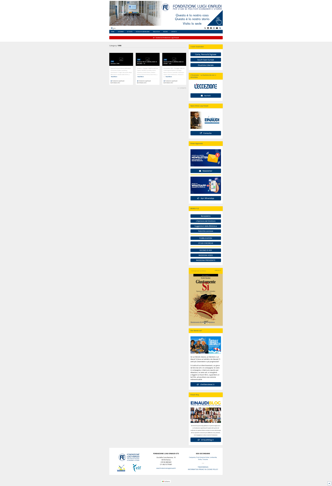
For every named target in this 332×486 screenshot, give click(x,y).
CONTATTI (174, 31)
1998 (112, 61)
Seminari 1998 (115, 63)
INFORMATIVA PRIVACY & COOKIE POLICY (203, 469)
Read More (114, 76)
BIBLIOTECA (156, 31)
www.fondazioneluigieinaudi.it (166, 468)
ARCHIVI (165, 31)
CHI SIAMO (121, 31)
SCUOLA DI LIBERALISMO (143, 31)
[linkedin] (208, 28)
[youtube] (217, 28)
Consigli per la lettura (198, 271)
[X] (205, 28)
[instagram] (214, 28)
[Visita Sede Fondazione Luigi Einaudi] (166, 24)
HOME (112, 31)
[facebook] (211, 28)
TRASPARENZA (203, 467)
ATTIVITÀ (129, 31)
